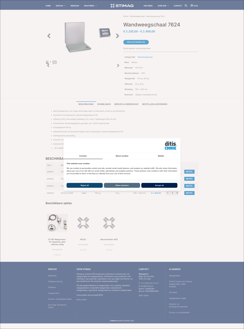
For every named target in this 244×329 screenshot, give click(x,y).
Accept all (159, 185)
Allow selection (122, 185)
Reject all (85, 185)
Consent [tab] (83, 156)
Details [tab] (161, 156)
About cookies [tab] (122, 156)
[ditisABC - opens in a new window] (171, 145)
